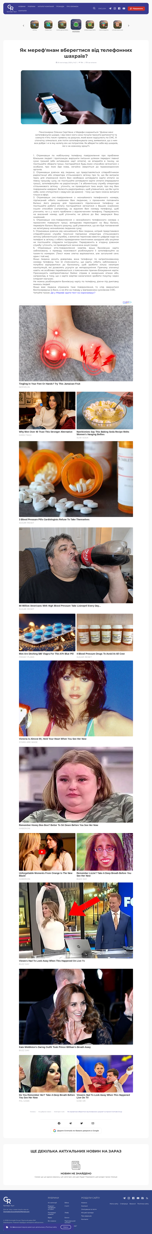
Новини (21, 6)
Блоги (67, 1217)
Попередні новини (52, 1213)
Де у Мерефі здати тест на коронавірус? (73, 292)
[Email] (92, 1123)
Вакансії (133, 1204)
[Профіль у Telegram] (110, 8)
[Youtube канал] (123, 8)
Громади (60, 6)
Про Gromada (72, 6)
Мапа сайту (114, 1204)
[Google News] (142, 1198)
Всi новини (52, 1221)
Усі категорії (52, 1203)
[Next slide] (129, 26)
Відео (50, 1217)
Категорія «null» (59, 1112)
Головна (33, 1112)
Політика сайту (143, 1204)
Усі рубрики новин (44, 1112)
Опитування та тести (89, 1209)
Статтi (67, 1206)
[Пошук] (94, 8)
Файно (65, 1227)
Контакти (22, 11)
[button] (59, 1123)
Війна (67, 1203)
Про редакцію (86, 1216)
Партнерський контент (70, 1221)
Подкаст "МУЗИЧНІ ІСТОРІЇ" (51, 1207)
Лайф (67, 1212)
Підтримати (138, 8)
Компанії (84, 1206)
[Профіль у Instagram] (114, 8)
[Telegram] (70, 1123)
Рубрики (31, 6)
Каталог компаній (46, 6)
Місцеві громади (87, 1212)
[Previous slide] (23, 26)
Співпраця (124, 1204)
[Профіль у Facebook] (119, 8)
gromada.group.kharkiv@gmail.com (16, 1211)
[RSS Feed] (147, 1198)
